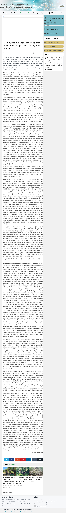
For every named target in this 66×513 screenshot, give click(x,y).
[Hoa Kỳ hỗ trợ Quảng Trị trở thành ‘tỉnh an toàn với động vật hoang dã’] (22, 471)
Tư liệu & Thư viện (52, 13)
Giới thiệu (14, 13)
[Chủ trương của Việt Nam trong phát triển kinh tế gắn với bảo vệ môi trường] (23, 28)
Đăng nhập (18, 511)
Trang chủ (6, 13)
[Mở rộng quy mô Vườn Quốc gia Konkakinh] (36, 471)
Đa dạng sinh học (38, 13)
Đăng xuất (24, 511)
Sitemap (30, 511)
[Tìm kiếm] (62, 13)
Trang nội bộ (12, 511)
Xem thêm (49, 69)
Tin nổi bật (31, 53)
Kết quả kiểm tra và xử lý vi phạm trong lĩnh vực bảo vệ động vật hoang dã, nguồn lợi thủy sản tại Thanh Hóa (9, 481)
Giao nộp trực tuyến (52, 29)
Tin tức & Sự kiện (25, 13)
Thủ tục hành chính (52, 34)
